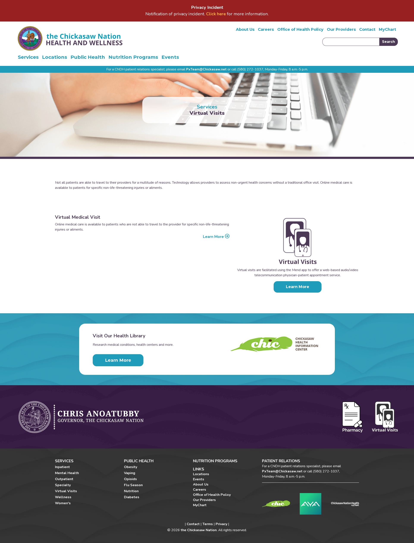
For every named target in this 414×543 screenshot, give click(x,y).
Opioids (130, 479)
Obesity (130, 467)
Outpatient (64, 479)
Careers (266, 29)
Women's (63, 503)
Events (170, 57)
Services (28, 57)
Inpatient (62, 467)
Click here (216, 14)
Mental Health (67, 473)
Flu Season (133, 485)
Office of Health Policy (300, 29)
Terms (207, 524)
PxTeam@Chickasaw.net (206, 69)
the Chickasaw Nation (199, 530)
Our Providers (341, 29)
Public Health (88, 57)
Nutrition (131, 491)
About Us (245, 29)
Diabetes (131, 497)
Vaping (129, 473)
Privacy (221, 524)
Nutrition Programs (133, 57)
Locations (54, 57)
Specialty (63, 485)
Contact (367, 29)
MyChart (387, 29)
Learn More (214, 236)
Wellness (63, 497)
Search (388, 42)
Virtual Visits (66, 491)
